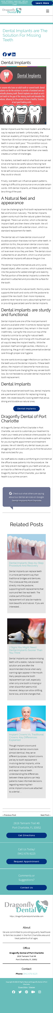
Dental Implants (26, 408)
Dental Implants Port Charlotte (26, 500)
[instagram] (39, 992)
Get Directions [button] (26, 835)
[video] (33, 992)
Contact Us (26, 887)
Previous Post (10, 815)
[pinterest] (26, 992)
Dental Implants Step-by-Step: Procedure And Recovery (26, 564)
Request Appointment (26, 861)
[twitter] (20, 992)
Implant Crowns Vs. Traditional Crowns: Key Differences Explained (26, 737)
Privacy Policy (23, 987)
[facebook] (14, 992)
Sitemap (32, 987)
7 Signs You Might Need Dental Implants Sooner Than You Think (25, 650)
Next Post (45, 815)
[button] (48, 10)
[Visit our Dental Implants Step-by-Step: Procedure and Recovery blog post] (26, 547)
